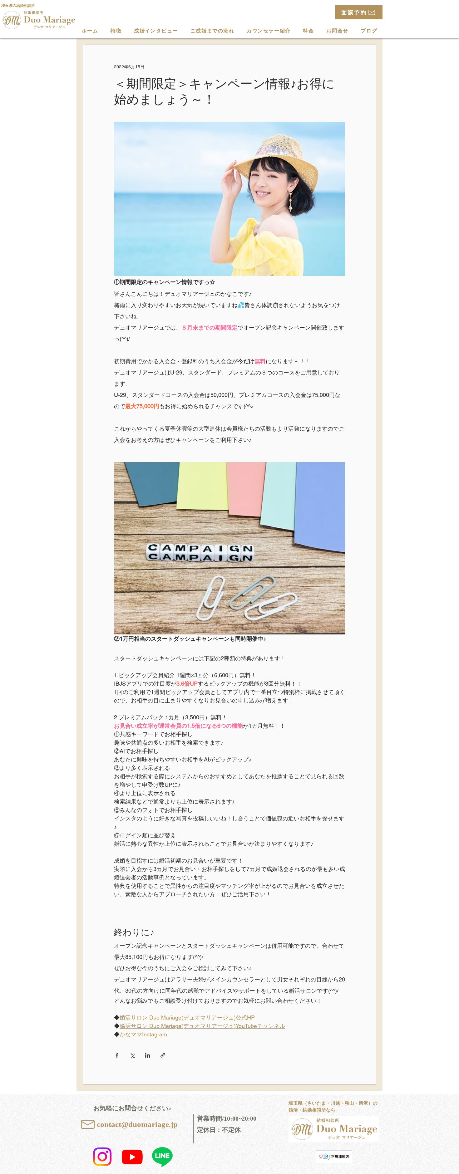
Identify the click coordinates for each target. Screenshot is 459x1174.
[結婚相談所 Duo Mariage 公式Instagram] (102, 1156)
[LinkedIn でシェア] (148, 1055)
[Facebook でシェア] (117, 1055)
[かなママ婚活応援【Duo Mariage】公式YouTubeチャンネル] (132, 1156)
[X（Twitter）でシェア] (132, 1055)
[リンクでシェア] (163, 1055)
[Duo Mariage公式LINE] (162, 1156)
